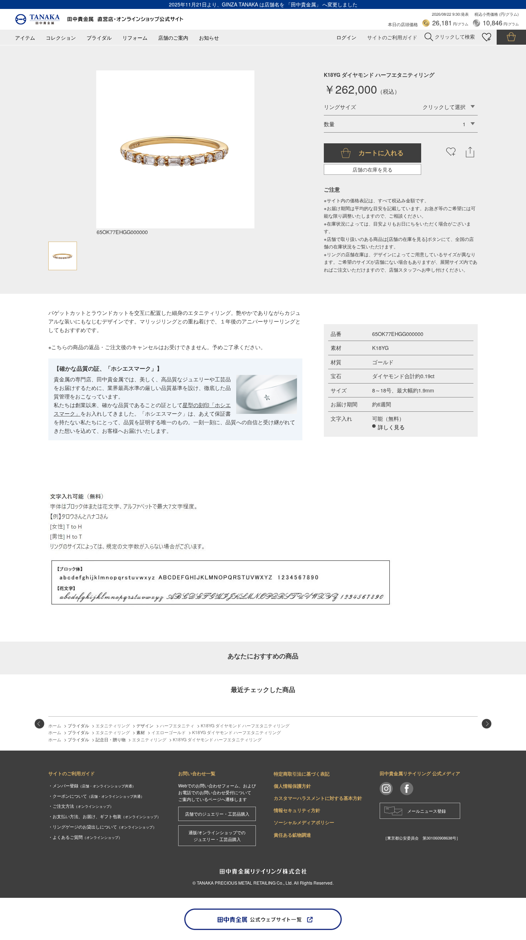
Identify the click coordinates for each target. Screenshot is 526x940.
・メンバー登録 (92, 785)
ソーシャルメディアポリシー (304, 822)
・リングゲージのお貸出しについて (102, 826)
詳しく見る (391, 427)
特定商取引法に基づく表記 (302, 773)
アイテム (25, 37)
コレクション (61, 37)
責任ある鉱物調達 (292, 834)
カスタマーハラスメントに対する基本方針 (318, 798)
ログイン (346, 37)
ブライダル (99, 37)
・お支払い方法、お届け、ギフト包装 (104, 816)
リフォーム (134, 37)
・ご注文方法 (80, 806)
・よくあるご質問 (85, 837)
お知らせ (209, 37)
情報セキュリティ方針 (297, 810)
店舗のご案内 (173, 37)
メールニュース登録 (426, 811)
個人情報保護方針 (292, 785)
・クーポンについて (96, 796)
